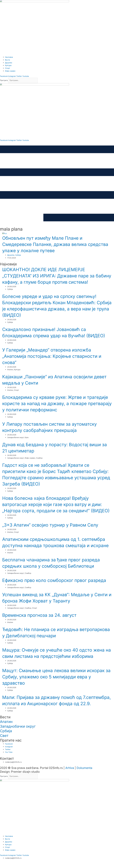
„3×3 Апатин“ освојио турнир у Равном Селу (50, 525)
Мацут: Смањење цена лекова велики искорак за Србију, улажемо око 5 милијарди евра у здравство (56, 677)
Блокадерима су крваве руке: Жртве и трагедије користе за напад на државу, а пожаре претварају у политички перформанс (57, 403)
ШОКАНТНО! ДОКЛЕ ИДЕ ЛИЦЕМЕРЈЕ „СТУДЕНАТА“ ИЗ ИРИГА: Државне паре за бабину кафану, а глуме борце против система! (56, 276)
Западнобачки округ (18, 726)
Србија (18, 255)
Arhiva (69, 768)
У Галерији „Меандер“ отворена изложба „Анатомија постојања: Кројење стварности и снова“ (51, 356)
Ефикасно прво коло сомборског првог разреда (54, 580)
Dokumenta (84, 768)
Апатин (6, 721)
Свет (4, 735)
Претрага (4, 80)
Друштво (10, 255)
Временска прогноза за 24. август (39, 615)
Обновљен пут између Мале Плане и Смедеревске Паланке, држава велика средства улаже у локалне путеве (55, 244)
